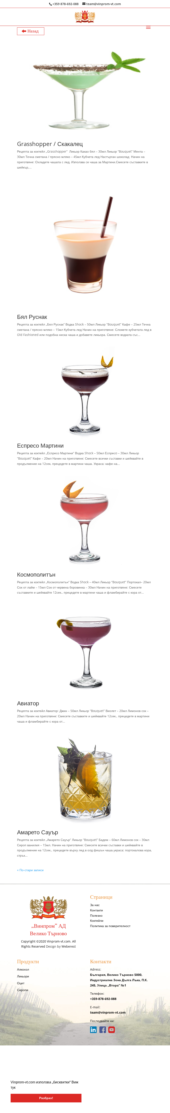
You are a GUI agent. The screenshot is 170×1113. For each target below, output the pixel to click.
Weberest (69, 946)
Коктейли (96, 920)
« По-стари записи (30, 870)
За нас (95, 905)
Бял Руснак (32, 317)
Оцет (20, 983)
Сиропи (22, 990)
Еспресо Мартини (40, 445)
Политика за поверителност (110, 926)
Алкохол (23, 969)
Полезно (96, 915)
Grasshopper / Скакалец (50, 144)
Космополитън (36, 574)
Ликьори (23, 976)
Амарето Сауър (37, 832)
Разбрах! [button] (46, 1098)
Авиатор (28, 703)
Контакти (96, 910)
